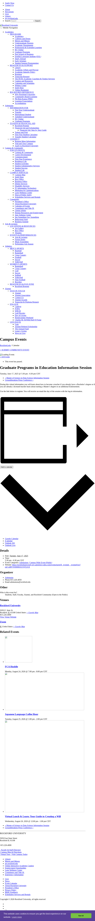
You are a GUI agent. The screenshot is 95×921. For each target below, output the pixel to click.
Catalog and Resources (24, 81)
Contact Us (9, 5)
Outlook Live (10, 545)
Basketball (19, 253)
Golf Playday (20, 313)
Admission (9, 106)
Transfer (18, 112)
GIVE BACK (15, 322)
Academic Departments (24, 45)
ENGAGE (14, 304)
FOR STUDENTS (17, 150)
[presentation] (18, 662)
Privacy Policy (10, 890)
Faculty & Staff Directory (10, 850)
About (7, 9)
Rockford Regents (22, 286)
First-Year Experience (23, 159)
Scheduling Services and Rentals (27, 197)
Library (8, 16)
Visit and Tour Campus (24, 143)
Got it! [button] (81, 916)
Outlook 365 (10, 543)
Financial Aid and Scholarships (27, 128)
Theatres (18, 233)
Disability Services (22, 186)
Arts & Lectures (11, 224)
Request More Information (25, 141)
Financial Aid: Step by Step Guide (33, 130)
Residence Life (21, 161)
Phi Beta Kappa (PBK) (24, 99)
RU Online (19, 50)
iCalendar (8, 541)
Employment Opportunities (15, 868)
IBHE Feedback (11, 892)
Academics (9, 32)
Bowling (18, 282)
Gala (17, 324)
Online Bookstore (22, 90)
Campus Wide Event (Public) (40, 563)
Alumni (8, 289)
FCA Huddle (11, 666)
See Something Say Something (27, 217)
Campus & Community (14, 148)
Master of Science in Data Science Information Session (27, 378)
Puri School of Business (24, 54)
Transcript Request (22, 77)
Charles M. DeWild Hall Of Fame (28, 320)
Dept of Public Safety (23, 195)
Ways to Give (20, 333)
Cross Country (20, 255)
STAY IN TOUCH (17, 291)
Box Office (19, 179)
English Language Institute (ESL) (28, 56)
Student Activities (22, 164)
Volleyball (19, 262)
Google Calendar (11, 539)
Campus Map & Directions (11, 852)
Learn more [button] (17, 917)
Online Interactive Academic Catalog (19, 866)
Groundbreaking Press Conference (19, 380)
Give (7, 14)
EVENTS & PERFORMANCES (23, 235)
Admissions (23, 563)
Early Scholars (20, 61)
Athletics (8, 246)
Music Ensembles (22, 242)
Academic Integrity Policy (25, 72)
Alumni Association (22, 295)
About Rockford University (25, 204)
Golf (16, 271)
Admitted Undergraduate (24, 117)
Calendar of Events (22, 206)
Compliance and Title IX (24, 208)
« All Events (5, 357)
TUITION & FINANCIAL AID (22, 123)
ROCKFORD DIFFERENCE (22, 92)
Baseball (18, 251)
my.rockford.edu (11, 18)
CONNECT (15, 139)
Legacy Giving (21, 331)
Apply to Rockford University (26, 146)
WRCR (18, 311)
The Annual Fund (22, 329)
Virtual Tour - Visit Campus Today (14, 854)
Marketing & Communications (27, 190)
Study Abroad (20, 59)
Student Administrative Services (27, 166)
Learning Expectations (23, 101)
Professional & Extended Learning (28, 48)
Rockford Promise (22, 126)
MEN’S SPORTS (17, 248)
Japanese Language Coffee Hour (21, 714)
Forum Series (20, 239)
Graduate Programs (22, 52)
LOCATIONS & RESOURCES (22, 226)
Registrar (18, 74)
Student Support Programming (27, 63)
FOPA (17, 309)
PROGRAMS (15, 34)
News (7, 881)
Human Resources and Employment (29, 213)
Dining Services (21, 184)
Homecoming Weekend (24, 318)
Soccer (17, 260)
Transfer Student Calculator (25, 137)
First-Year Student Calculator (26, 135)
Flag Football (20, 280)
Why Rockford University (25, 94)
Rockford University (10, 605)
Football (18, 257)
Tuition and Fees (21, 132)
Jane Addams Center (23, 215)
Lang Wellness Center (23, 193)
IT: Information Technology (25, 188)
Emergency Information (14, 875)
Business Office (21, 181)
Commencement (21, 157)
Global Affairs (20, 210)
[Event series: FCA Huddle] (48, 671)
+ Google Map (32, 612)
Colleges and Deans (22, 39)
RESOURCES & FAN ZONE (22, 284)
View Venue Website (8, 617)
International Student (23, 114)
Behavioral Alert (21, 219)
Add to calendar (6, 467)
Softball (18, 275)
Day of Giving (20, 315)
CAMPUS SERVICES (19, 173)
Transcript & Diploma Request (27, 302)
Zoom (3, 622)
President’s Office (22, 202)
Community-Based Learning (26, 97)
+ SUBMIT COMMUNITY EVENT (14, 350)
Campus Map (20, 175)
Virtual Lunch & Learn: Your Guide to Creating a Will (33, 816)
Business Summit (21, 222)
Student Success (21, 168)
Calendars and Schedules (24, 83)
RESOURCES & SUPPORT (21, 65)
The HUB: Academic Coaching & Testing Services (35, 79)
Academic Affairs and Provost (26, 70)
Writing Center (20, 85)
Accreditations (20, 103)
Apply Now (9, 3)
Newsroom (9, 12)
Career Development (23, 155)
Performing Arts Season (24, 244)
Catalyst (18, 306)
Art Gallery (19, 228)
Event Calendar (11, 883)
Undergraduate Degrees (24, 43)
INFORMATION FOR (19, 108)
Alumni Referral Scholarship (26, 327)
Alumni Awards (21, 300)
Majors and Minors (22, 41)
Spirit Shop (19, 88)
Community (14, 199)
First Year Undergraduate (24, 110)
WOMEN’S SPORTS (18, 264)
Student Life (19, 170)
